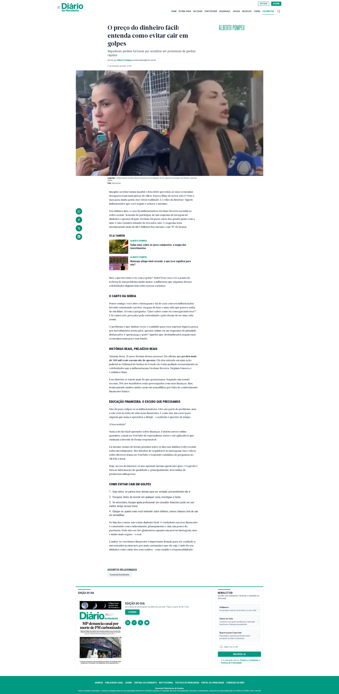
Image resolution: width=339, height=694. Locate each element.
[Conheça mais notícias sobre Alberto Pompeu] (118, 247)
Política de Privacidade (231, 663)
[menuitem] (174, 11)
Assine (128, 682)
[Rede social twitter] (140, 622)
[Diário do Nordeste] (72, 7)
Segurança (224, 11)
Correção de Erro (235, 682)
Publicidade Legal (114, 682)
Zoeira (257, 11)
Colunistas (268, 11)
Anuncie (99, 682)
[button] (59, 7)
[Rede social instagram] (127, 622)
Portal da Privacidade (212, 682)
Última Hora (185, 11)
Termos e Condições (249, 660)
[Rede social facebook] (134, 622)
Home (174, 11)
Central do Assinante (145, 682)
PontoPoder (211, 11)
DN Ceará (197, 11)
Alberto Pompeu (232, 28)
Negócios (247, 11)
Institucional (166, 682)
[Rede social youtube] (147, 622)
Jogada (236, 11)
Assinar (132, 612)
